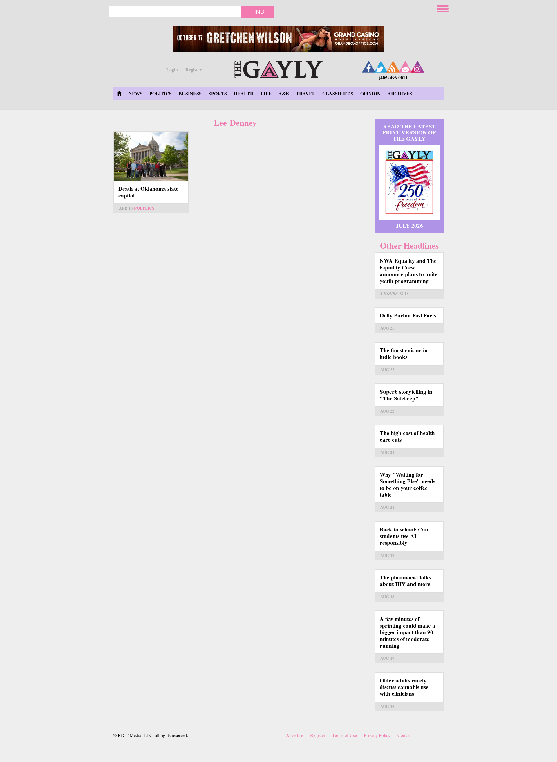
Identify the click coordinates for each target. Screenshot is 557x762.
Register (193, 70)
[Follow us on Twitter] (381, 67)
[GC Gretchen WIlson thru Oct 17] (278, 39)
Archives (400, 93)
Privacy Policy (377, 735)
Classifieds (337, 93)
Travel (305, 93)
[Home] (278, 68)
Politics (160, 93)
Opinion (370, 93)
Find (257, 11)
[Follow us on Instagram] (417, 67)
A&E (283, 93)
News (135, 93)
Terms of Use (344, 735)
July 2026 (409, 226)
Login (172, 70)
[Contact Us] (405, 67)
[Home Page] (119, 93)
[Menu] (443, 8)
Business (190, 93)
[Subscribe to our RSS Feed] (393, 67)
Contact (404, 735)
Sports (218, 93)
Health (244, 93)
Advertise (294, 735)
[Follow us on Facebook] (369, 67)
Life (266, 93)
